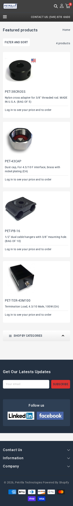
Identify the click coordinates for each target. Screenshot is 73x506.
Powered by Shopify (56, 482)
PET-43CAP (13, 161)
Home (66, 29)
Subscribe (61, 384)
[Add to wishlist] (35, 61)
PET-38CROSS (15, 92)
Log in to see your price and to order (28, 109)
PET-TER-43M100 (17, 300)
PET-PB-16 (12, 231)
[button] (56, 6)
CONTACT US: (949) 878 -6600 (50, 17)
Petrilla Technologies (28, 482)
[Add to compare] (35, 68)
